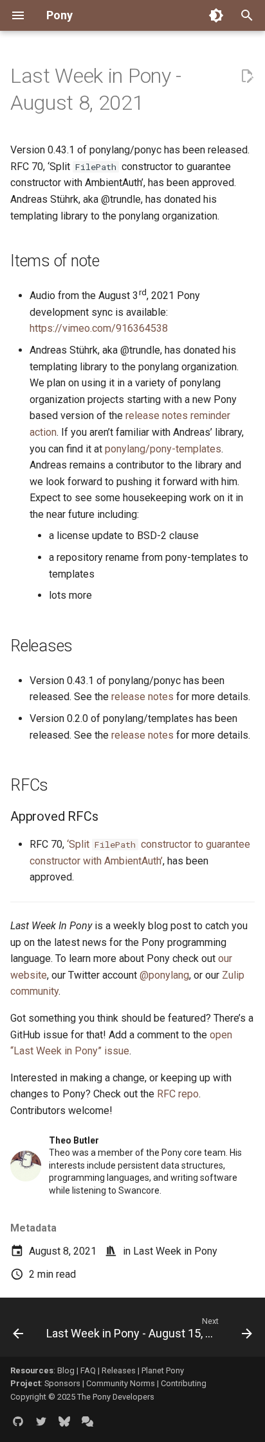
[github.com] (18, 1421)
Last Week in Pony (175, 1251)
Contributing (183, 1383)
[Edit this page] (247, 76)
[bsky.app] (64, 1421)
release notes (142, 697)
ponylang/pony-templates (163, 449)
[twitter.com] (41, 1421)
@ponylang (164, 975)
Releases (119, 1370)
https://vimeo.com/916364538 (99, 328)
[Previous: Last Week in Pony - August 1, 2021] (18, 1331)
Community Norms (120, 1383)
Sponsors (62, 1383)
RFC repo (178, 1094)
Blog (66, 1370)
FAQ (88, 1370)
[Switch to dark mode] (216, 15)
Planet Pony (163, 1370)
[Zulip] (87, 1421)
